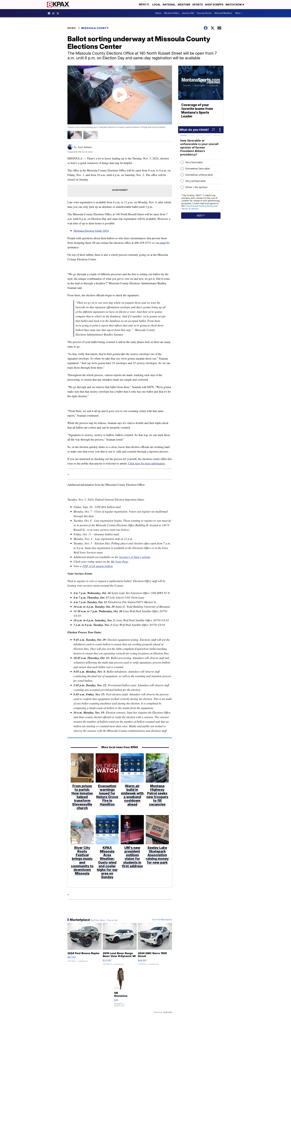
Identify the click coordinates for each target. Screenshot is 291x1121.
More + (238, 13)
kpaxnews (58, 13)
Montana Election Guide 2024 (91, 231)
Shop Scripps (214, 4)
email (162, 243)
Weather (184, 4)
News (71, 28)
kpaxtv (50, 13)
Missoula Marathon (223, 13)
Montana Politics (171, 13)
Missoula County (95, 28)
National (169, 4)
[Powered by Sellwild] (167, 1012)
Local (156, 4)
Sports (197, 4)
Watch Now (234, 4)
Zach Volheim (85, 147)
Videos (158, 13)
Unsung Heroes (204, 13)
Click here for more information (146, 463)
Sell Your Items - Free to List (104, 920)
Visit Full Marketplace (162, 920)
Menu (143, 4)
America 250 (188, 13)
